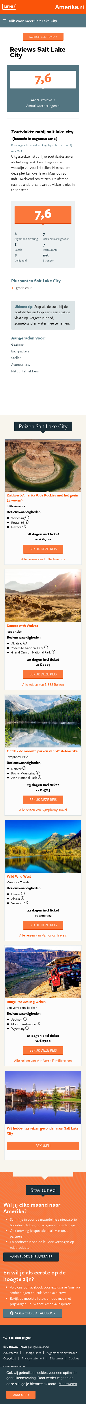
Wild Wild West (19, 876)
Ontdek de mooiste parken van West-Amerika (42, 751)
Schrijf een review (43, 36)
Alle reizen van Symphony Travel (43, 810)
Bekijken (43, 1145)
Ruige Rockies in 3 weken (26, 1001)
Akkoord (21, 1394)
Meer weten (68, 1384)
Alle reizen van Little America (43, 559)
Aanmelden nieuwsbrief (31, 1256)
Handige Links (32, 1352)
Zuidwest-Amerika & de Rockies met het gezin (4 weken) (42, 498)
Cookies (74, 1358)
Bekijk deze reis (43, 548)
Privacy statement (33, 1358)
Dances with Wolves (22, 625)
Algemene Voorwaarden (62, 1352)
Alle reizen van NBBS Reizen (43, 684)
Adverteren (10, 1352)
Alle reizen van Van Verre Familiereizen (43, 1060)
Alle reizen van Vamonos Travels (43, 935)
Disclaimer (56, 1358)
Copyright (9, 1358)
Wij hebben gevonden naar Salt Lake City (42, 1131)
